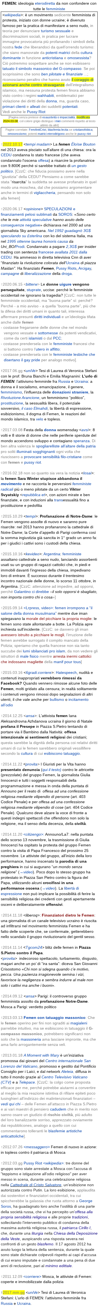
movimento (11, 484)
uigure (65, 284)
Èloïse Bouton (83, 144)
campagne (10, 273)
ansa (30, 715)
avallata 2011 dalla (71, 252)
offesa (43, 160)
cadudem (58, 1109)
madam (43, 144)
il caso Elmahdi (34, 408)
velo (39, 419)
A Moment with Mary (41, 1055)
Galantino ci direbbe (31, 591)
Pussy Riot (36, 112)
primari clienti (14, 106)
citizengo (33, 834)
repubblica (31, 495)
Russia (64, 381)
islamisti (35, 338)
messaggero (37, 1147)
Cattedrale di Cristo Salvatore (35, 1185)
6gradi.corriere (38, 672)
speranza (81, 441)
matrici (64, 52)
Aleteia (67, 1071)
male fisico (29, 656)
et (43, 495)
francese (46, 252)
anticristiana (52, 58)
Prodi (19, 246)
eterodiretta (45, 3)
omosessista (78, 58)
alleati (34, 106)
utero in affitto (48, 349)
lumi (26, 651)
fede (17, 47)
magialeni (78, 1023)
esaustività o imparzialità (58, 117)
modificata (83, 117)
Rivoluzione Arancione (20, 397)
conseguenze (12, 225)
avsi (84, 430)
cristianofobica (82, 129)
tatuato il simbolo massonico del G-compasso (41, 68)
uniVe (30, 370)
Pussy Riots (66, 268)
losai (87, 473)
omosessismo (17, 133)
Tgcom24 (34, 947)
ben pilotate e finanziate (62, 74)
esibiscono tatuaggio (62, 753)
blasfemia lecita (58, 129)
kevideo (32, 554)
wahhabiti (45, 95)
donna (51, 101)
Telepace (27, 1082)
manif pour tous (67, 662)
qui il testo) (51, 769)
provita (31, 764)
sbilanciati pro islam (48, 651)
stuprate (34, 290)
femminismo (11, 392)
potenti (51, 52)
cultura (27, 753)
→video (26, 872)
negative (32, 225)
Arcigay (84, 268)
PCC (57, 338)
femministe (55, 9)
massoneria (31, 1039)
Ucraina (72, 263)
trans (58, 500)
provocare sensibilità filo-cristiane (53, 457)
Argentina (51, 554)
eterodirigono (56, 133)
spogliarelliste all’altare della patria (66, 446)
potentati (70, 106)
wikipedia (13, 15)
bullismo (57, 699)
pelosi (30, 214)
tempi (30, 144)
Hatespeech (66, 672)
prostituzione (12, 403)
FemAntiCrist (37, 129)
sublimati (44, 214)
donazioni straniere (70, 392)
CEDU (6, 155)
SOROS (65, 214)
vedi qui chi (10, 1104)
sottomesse (48, 333)
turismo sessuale (55, 31)
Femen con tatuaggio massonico (55, 1017)
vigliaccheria (44, 192)
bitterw (31, 284)
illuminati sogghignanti (35, 451)
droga (67, 273)
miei (58, 121)
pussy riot (84, 133)
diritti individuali (47, 317)
